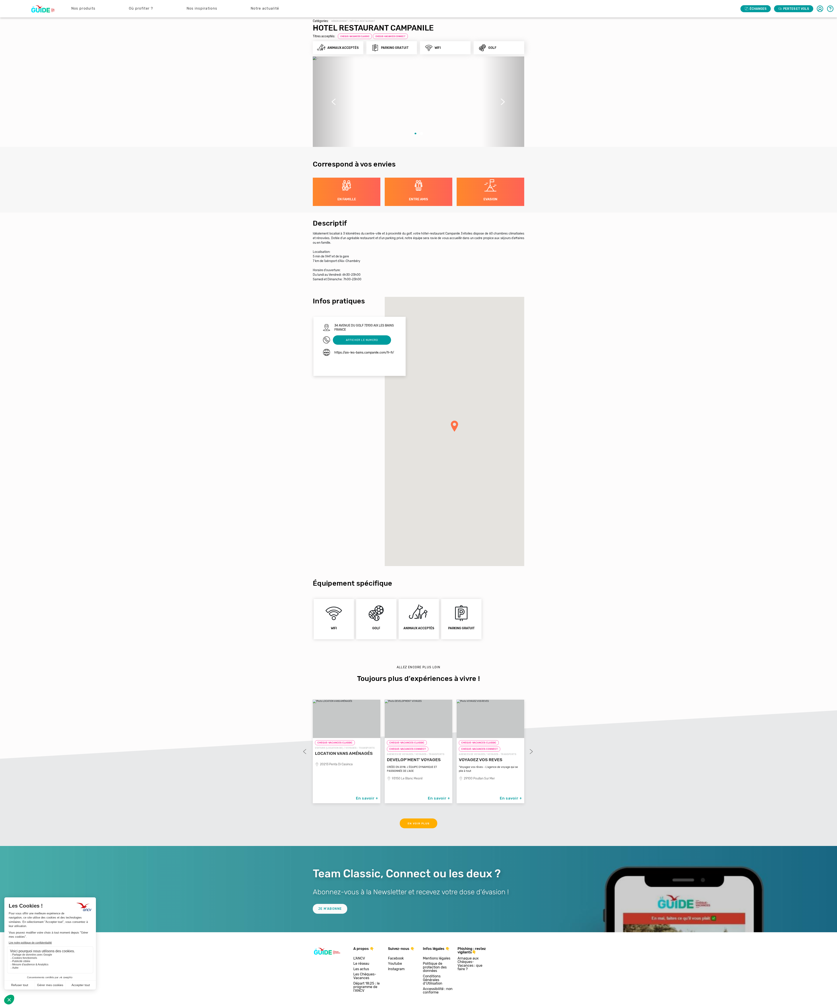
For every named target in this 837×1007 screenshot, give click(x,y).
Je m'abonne (330, 909)
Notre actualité (265, 8)
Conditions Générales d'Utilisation (432, 980)
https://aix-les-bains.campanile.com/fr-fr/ (364, 352)
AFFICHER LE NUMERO (362, 339)
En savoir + (367, 798)
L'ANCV (359, 958)
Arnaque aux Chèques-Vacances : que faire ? (470, 964)
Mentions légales (436, 958)
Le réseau (361, 964)
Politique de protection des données (435, 967)
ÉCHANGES (758, 9)
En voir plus (419, 823)
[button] (334, 101)
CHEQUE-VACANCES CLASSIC (354, 36)
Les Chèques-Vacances (364, 976)
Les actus (361, 969)
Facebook (396, 958)
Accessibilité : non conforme (438, 990)
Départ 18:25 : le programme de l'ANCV (366, 987)
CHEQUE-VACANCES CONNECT (390, 36)
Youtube (395, 964)
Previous (305, 751)
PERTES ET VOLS (796, 9)
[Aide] (830, 8)
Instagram (396, 969)
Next (531, 751)
